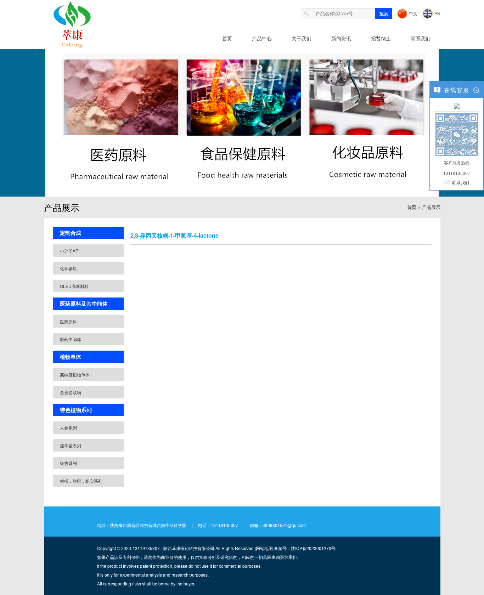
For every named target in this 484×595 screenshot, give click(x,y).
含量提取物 (70, 392)
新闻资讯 (341, 38)
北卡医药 (97, 73)
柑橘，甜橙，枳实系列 (81, 481)
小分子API (69, 251)
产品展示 (431, 207)
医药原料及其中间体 (84, 303)
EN (437, 13)
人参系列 (68, 428)
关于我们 (301, 38)
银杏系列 (68, 463)
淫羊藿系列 (70, 445)
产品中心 (262, 38)
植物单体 (70, 357)
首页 (227, 38)
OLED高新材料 (74, 286)
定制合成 (70, 233)
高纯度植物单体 (75, 375)
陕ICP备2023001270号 (313, 548)
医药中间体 (70, 339)
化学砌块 (68, 268)
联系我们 (420, 38)
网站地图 (264, 548)
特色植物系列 (76, 410)
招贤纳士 (381, 38)
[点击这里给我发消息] (457, 105)
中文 (413, 13)
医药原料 (68, 321)
